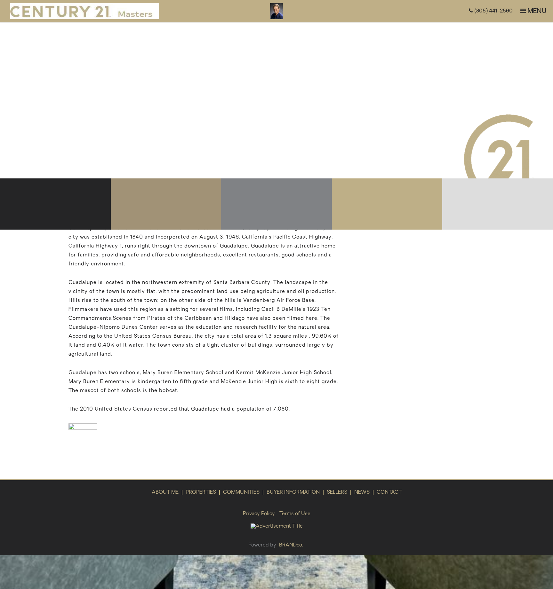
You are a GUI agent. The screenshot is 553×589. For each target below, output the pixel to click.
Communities (241, 492)
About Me (165, 492)
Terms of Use (294, 513)
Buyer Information (293, 492)
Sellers (337, 492)
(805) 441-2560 (493, 11)
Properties (201, 492)
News (362, 492)
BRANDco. (291, 545)
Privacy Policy (259, 513)
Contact (389, 492)
